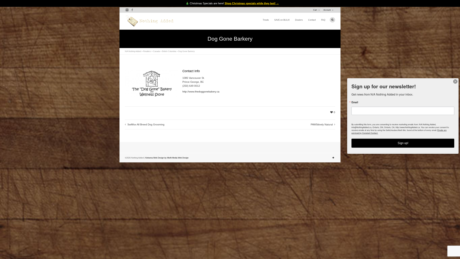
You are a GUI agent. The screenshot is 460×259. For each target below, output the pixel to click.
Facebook (132, 10)
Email (354, 102)
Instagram (127, 10)
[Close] (455, 81)
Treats (266, 20)
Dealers (299, 20)
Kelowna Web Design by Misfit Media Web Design (166, 158)
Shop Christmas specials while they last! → (252, 3)
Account (327, 10)
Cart (315, 10)
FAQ (323, 20)
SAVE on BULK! (282, 20)
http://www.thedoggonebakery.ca (200, 91)
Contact (312, 20)
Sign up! (403, 143)
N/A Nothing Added (133, 51)
